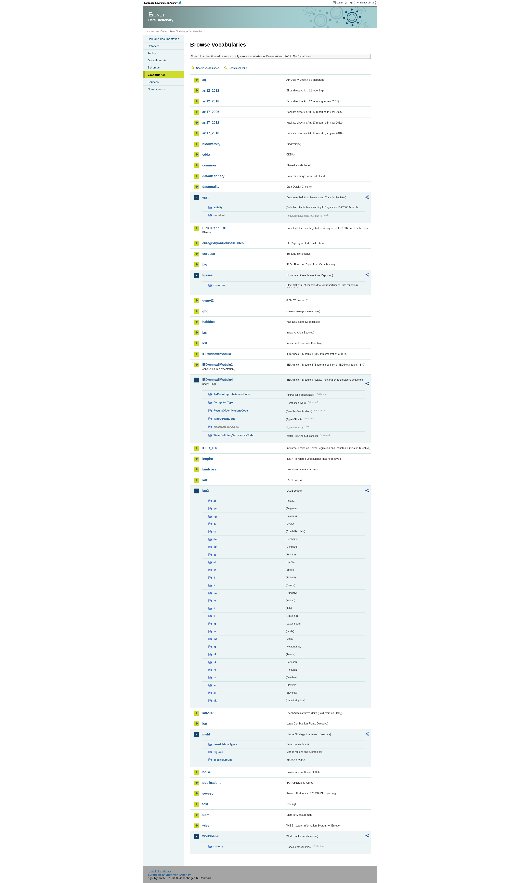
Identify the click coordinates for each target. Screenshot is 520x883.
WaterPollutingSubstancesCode (233, 435)
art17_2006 (210, 112)
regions (218, 752)
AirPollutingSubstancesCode (231, 394)
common (209, 165)
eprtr (206, 197)
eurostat (208, 253)
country (218, 846)
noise (206, 772)
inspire (207, 459)
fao (204, 264)
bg (215, 516)
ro (214, 669)
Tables (152, 53)
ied (204, 343)
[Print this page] (346, 3)
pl (214, 654)
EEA (164, 3)
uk (215, 700)
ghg (205, 311)
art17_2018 (210, 133)
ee (214, 554)
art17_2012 (210, 122)
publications (211, 782)
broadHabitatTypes (225, 744)
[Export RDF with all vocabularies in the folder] (367, 197)
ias (204, 332)
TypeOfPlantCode (224, 418)
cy (214, 523)
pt (214, 662)
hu (215, 593)
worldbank (210, 836)
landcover (210, 469)
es (214, 569)
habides (208, 322)
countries (219, 285)
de (215, 539)
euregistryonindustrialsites (223, 243)
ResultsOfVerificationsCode (230, 410)
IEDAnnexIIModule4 (217, 379)
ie (214, 600)
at (214, 500)
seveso (207, 793)
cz (214, 531)
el (214, 562)
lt (214, 616)
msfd (206, 734)
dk (215, 546)
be (215, 508)
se (214, 677)
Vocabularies (157, 74)
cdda (206, 154)
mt (215, 639)
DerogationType (223, 402)
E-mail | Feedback (159, 871)
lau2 (205, 490)
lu (214, 623)
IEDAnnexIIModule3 (217, 364)
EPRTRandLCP (214, 228)
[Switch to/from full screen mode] (352, 3)
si (214, 685)
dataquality (210, 186)
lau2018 (208, 713)
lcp (204, 723)
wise (205, 825)
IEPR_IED (209, 448)
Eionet (163, 31)
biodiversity (211, 144)
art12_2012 (210, 90)
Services (153, 82)
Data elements (157, 60)
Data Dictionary (178, 31)
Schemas (154, 67)
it (214, 608)
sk (214, 692)
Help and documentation (163, 38)
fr (214, 585)
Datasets (153, 46)
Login (339, 2)
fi (214, 577)
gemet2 (208, 300)
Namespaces (156, 89)
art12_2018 (210, 101)
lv (214, 631)
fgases (207, 275)
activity (217, 207)
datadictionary (213, 176)
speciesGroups (222, 759)
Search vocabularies (207, 68)
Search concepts (238, 68)
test (205, 804)
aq (204, 79)
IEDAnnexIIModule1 (217, 354)
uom (205, 815)
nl (214, 646)
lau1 (205, 480)
